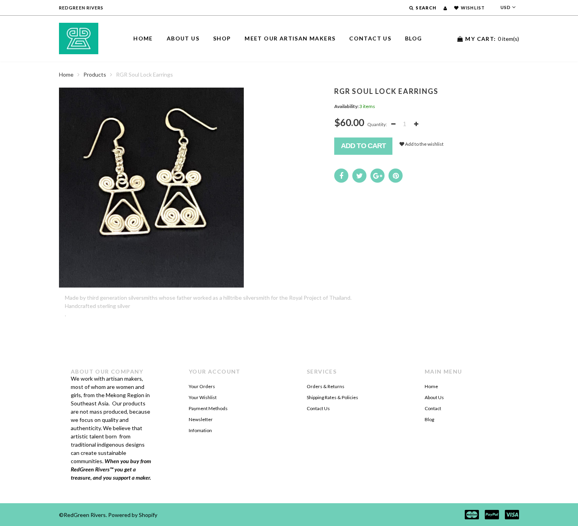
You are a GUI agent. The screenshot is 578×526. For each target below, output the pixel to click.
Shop (222, 38)
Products (94, 74)
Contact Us (370, 38)
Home (143, 38)
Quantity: (377, 124)
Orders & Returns (325, 386)
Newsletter (201, 419)
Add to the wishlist (424, 144)
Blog (413, 38)
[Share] (341, 176)
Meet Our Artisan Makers (290, 38)
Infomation (200, 430)
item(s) (492, 38)
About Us (183, 38)
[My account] (445, 8)
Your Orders (202, 386)
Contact (433, 408)
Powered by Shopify (132, 514)
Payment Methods (208, 408)
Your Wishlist (203, 397)
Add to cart (363, 146)
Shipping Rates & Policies (332, 397)
